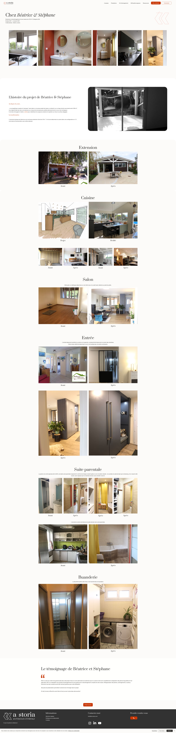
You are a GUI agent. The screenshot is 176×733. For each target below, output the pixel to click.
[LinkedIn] (95, 723)
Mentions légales (50, 716)
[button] (114, 3)
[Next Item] (164, 48)
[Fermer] (174, 731)
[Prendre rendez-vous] (133, 718)
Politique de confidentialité (52, 718)
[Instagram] (90, 723)
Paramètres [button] (154, 730)
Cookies (48, 720)
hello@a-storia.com (93, 716)
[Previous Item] (12, 48)
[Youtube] (99, 723)
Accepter (170, 730)
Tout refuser (162, 730)
